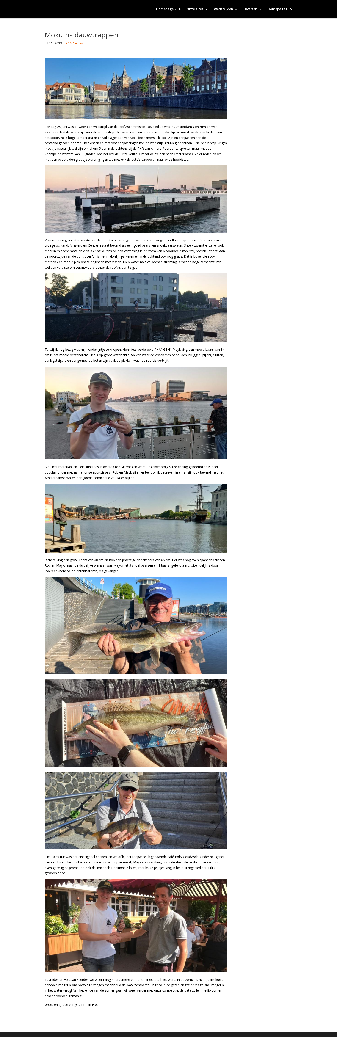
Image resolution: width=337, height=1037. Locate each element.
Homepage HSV (280, 9)
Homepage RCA (168, 9)
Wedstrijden (223, 9)
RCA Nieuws (75, 43)
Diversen (250, 9)
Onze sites (195, 9)
